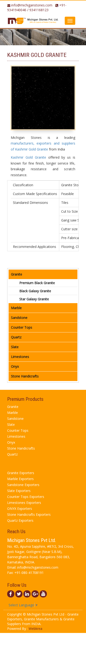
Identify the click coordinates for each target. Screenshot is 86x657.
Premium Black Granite (37, 283)
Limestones (20, 356)
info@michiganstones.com (31, 5)
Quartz (16, 337)
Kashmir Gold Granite (28, 157)
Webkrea (35, 628)
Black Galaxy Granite (35, 291)
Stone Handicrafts (25, 376)
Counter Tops (21, 327)
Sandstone (19, 317)
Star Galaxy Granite (34, 299)
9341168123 (38, 10)
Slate (15, 347)
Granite (16, 274)
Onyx (15, 366)
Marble (16, 308)
